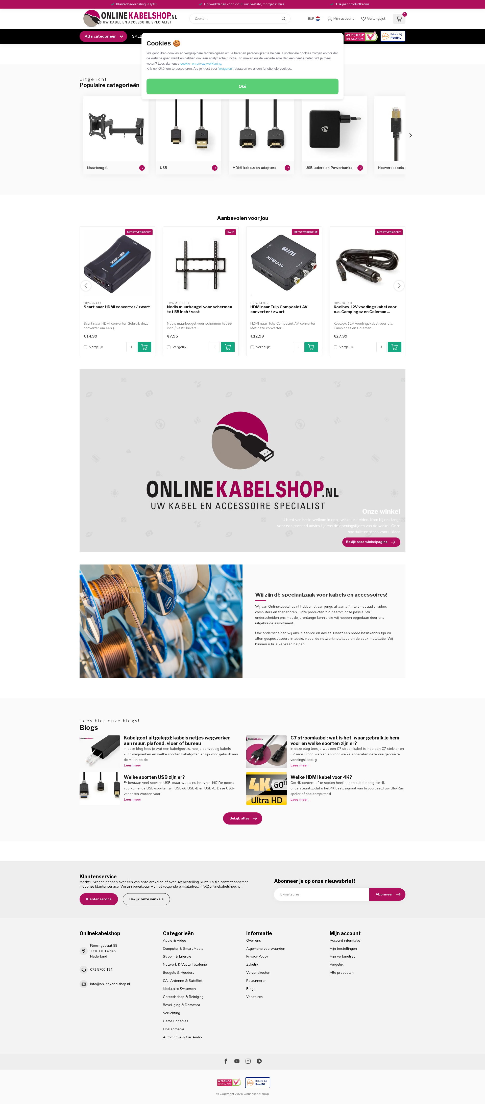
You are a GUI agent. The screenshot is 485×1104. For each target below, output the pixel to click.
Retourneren (256, 980)
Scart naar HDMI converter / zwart (117, 307)
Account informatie (345, 940)
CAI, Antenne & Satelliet (182, 980)
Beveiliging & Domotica (181, 1005)
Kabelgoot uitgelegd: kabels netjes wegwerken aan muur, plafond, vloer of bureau (177, 740)
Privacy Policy (257, 956)
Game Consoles (175, 1021)
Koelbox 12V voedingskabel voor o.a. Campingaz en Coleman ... (365, 309)
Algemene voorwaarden (265, 948)
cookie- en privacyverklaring (200, 63)
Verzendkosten (258, 972)
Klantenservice (98, 899)
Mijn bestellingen (343, 948)
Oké (242, 86)
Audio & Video (174, 940)
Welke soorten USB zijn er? (154, 777)
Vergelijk (96, 347)
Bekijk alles (239, 818)
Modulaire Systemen (179, 988)
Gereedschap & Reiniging (183, 996)
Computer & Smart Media (183, 948)
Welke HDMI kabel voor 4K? (321, 777)
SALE (137, 36)
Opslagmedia (173, 1029)
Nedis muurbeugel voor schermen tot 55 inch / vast (199, 309)
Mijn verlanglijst (342, 956)
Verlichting (171, 1013)
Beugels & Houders (178, 972)
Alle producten (342, 972)
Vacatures (254, 996)
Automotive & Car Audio (182, 1037)
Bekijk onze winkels (146, 899)
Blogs (250, 988)
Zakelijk (252, 964)
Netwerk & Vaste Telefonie (185, 964)
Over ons (253, 940)
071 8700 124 (101, 969)
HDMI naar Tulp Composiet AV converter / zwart (278, 309)
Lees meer (132, 765)
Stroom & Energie (177, 956)
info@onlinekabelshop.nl (220, 886)
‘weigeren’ (225, 68)
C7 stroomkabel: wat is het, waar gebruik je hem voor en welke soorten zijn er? (344, 740)
